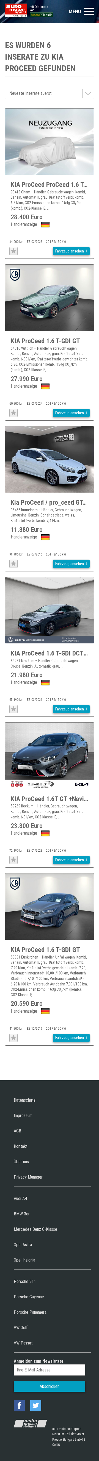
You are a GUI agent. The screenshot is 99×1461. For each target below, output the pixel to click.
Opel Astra (23, 1244)
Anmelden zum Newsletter (39, 1361)
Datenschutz (24, 1100)
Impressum (23, 1115)
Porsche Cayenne (29, 1296)
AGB (17, 1131)
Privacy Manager (28, 1177)
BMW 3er (22, 1213)
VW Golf (21, 1327)
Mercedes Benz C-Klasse (35, 1229)
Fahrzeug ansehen (69, 251)
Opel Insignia (24, 1260)
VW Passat (23, 1343)
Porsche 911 (25, 1281)
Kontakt (21, 1146)
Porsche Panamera (30, 1312)
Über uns (21, 1161)
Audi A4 (20, 1198)
